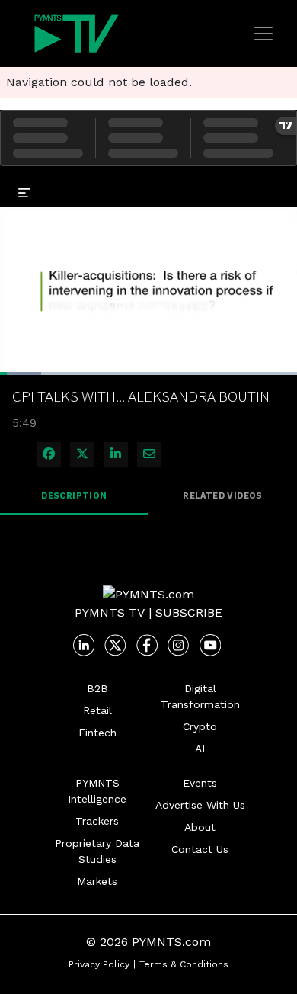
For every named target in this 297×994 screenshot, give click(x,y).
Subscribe (188, 612)
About (200, 827)
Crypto (200, 726)
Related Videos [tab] (223, 496)
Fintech (97, 732)
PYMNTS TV (110, 612)
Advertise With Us (200, 805)
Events (200, 783)
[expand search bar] (279, 181)
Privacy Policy (99, 964)
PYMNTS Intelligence (97, 791)
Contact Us (199, 849)
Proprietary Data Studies (97, 851)
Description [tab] (74, 496)
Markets (97, 881)
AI (200, 748)
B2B (97, 688)
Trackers (97, 821)
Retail (97, 710)
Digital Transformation (200, 696)
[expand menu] (24, 192)
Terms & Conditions (183, 964)
